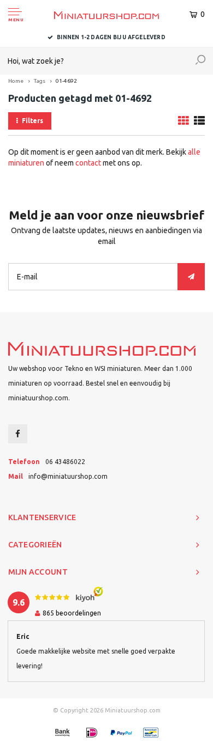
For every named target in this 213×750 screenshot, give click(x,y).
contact (88, 162)
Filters (32, 120)
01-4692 (66, 81)
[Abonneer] (191, 276)
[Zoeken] (200, 61)
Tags (39, 81)
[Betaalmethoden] (62, 732)
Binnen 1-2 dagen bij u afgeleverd (111, 37)
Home (15, 81)
